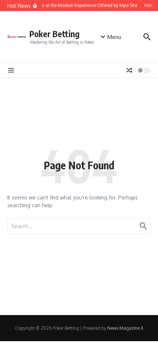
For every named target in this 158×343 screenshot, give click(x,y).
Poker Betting (54, 33)
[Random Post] (129, 70)
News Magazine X (125, 328)
